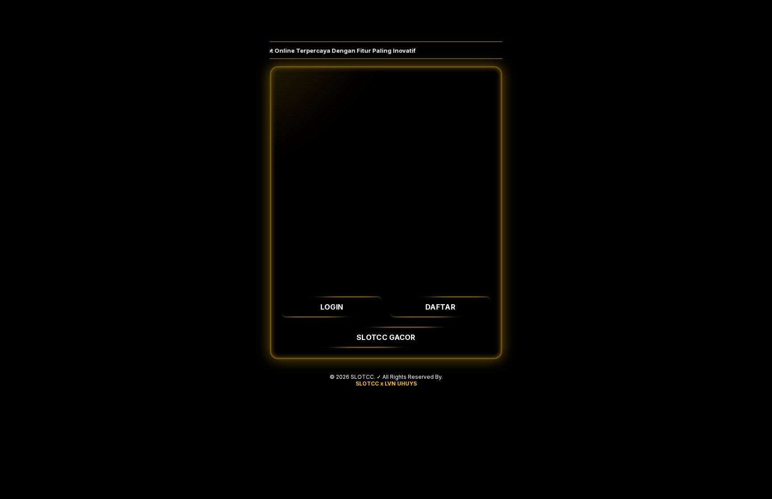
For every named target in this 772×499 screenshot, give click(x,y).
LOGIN (332, 306)
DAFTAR (440, 306)
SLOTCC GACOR (386, 337)
